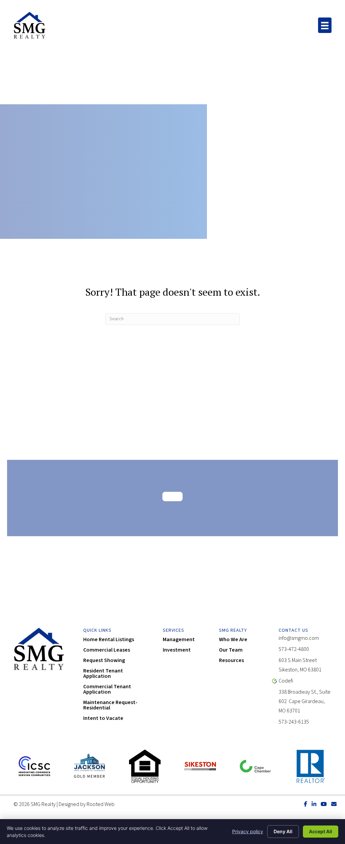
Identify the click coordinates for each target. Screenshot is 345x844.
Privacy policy (247, 831)
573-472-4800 (294, 649)
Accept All (320, 831)
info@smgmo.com (299, 638)
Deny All (283, 831)
